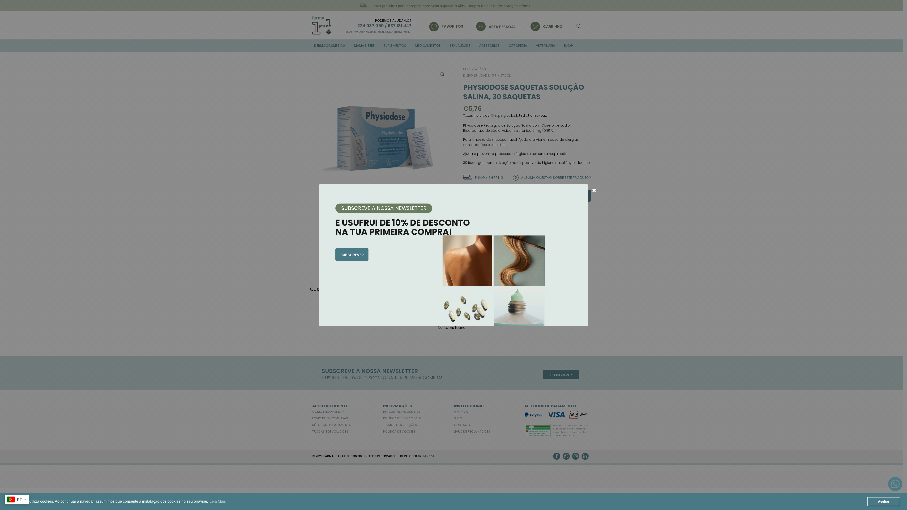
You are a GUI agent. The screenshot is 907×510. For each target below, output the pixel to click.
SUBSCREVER (352, 254)
